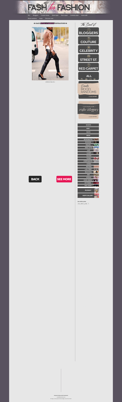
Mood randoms (32, 18)
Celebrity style (74, 15)
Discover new (49, 18)
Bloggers (35, 15)
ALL (29, 15)
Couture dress (45, 15)
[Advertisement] (88, 223)
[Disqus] (50, 110)
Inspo (41, 18)
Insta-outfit (84, 15)
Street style (55, 15)
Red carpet (64, 15)
